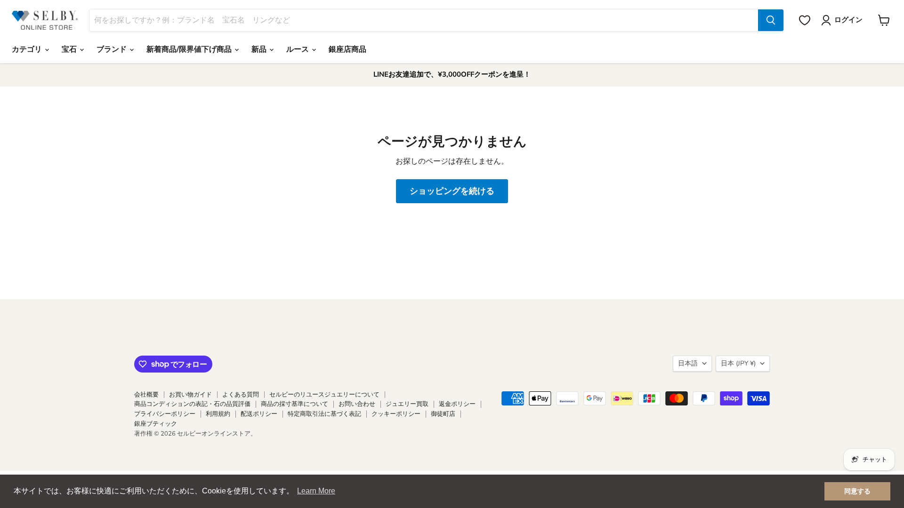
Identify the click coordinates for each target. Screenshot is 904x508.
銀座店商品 (347, 49)
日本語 (688, 363)
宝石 (70, 49)
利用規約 (218, 414)
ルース (298, 49)
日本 (738, 363)
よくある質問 (240, 394)
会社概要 (146, 394)
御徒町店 (443, 414)
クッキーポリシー (395, 414)
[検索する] (770, 20)
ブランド (113, 49)
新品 (259, 49)
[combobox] (423, 20)
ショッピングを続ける (452, 191)
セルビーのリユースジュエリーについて (324, 394)
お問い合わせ (357, 404)
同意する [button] (857, 491)
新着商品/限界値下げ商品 (190, 49)
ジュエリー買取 (407, 404)
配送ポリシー (259, 414)
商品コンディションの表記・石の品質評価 (192, 404)
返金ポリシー (457, 404)
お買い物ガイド (190, 394)
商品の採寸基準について (294, 404)
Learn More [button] (316, 491)
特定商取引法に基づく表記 (324, 414)
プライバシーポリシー (164, 414)
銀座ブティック (155, 424)
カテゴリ (28, 49)
